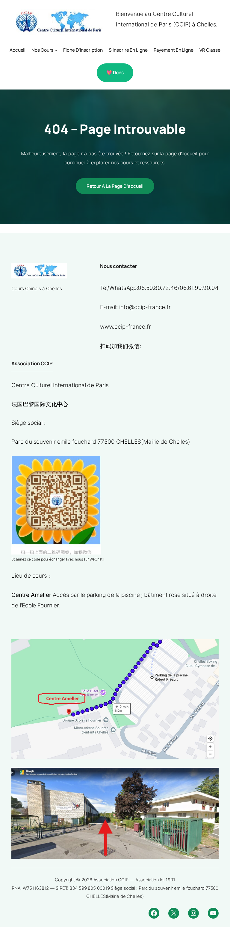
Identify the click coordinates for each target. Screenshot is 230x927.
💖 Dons (115, 72)
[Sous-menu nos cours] (56, 50)
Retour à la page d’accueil (115, 186)
